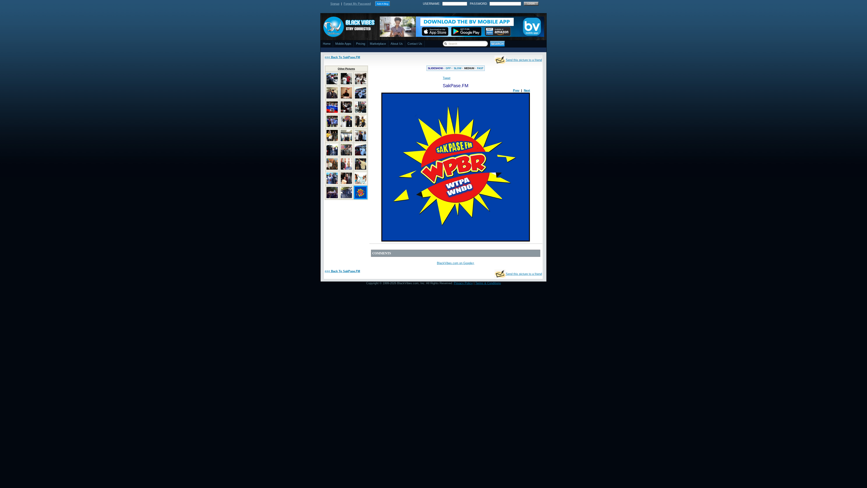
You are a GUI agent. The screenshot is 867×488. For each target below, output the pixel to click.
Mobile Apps (343, 43)
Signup (334, 3)
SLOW (457, 68)
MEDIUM (469, 68)
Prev (516, 90)
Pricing (360, 43)
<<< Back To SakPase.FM (342, 57)
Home (327, 43)
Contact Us (415, 43)
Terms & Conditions (488, 283)
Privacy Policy (463, 283)
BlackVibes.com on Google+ (455, 263)
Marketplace (378, 43)
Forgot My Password (357, 3)
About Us (397, 43)
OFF (448, 68)
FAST (480, 68)
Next (527, 90)
